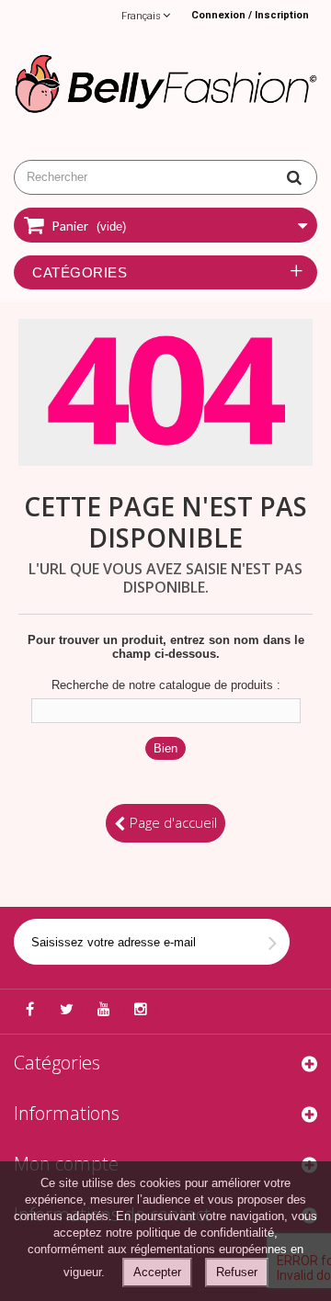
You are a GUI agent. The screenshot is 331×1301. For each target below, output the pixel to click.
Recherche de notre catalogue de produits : (165, 685)
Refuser (236, 1272)
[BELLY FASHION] (165, 81)
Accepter (157, 1272)
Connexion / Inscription (250, 15)
